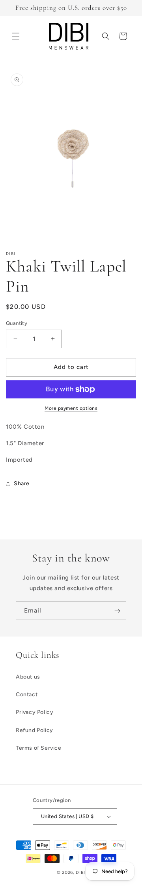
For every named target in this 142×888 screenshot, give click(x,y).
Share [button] (22, 483)
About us (28, 676)
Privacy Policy (34, 712)
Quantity (16, 323)
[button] (15, 36)
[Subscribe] (117, 611)
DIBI (80, 872)
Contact (26, 694)
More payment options (71, 408)
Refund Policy (34, 730)
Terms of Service (39, 748)
